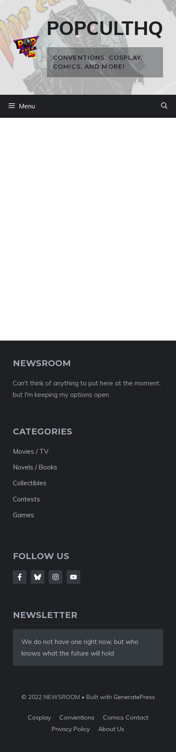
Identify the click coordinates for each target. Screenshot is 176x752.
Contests (26, 499)
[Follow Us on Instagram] (55, 577)
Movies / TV (30, 451)
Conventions (76, 717)
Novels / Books (35, 467)
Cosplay (39, 717)
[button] (164, 106)
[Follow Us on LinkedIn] (73, 577)
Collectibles (30, 483)
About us (111, 729)
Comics (114, 717)
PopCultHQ (105, 28)
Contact (137, 717)
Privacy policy (71, 729)
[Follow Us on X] (37, 577)
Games (23, 515)
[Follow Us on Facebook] (19, 577)
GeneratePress (134, 697)
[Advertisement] (88, 223)
